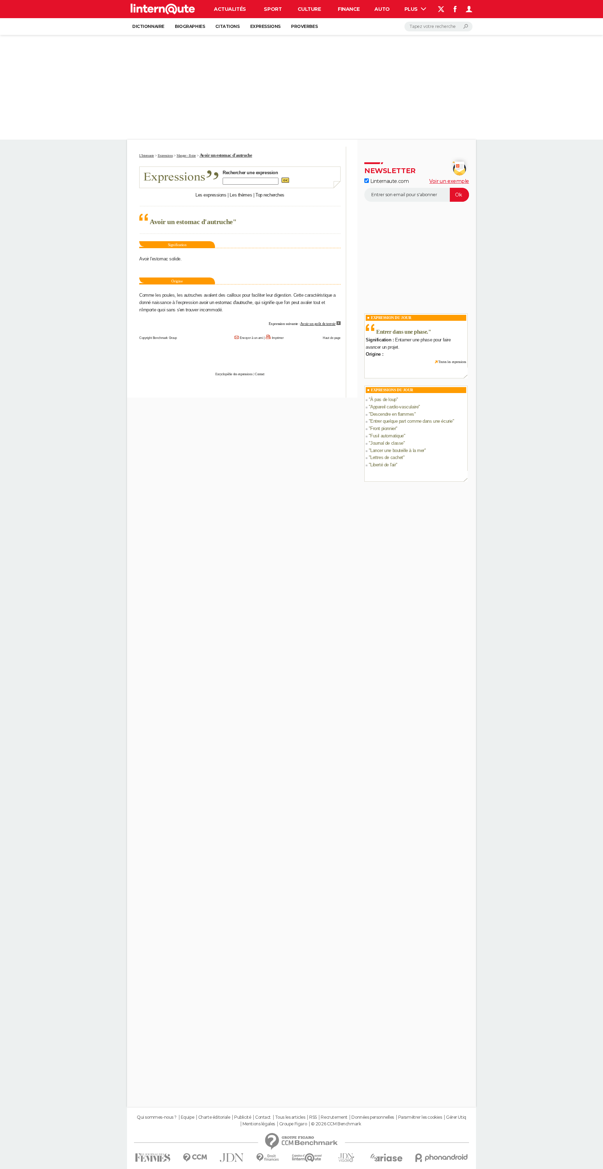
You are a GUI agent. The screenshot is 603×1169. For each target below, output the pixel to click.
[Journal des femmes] (152, 1157)
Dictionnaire (148, 26)
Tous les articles (290, 1117)
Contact (260, 374)
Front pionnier (383, 428)
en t (183, 309)
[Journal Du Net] (232, 1157)
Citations (227, 26)
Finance (349, 9)
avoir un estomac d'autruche (225, 302)
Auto (381, 9)
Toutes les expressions (452, 362)
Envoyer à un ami (251, 338)
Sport (273, 9)
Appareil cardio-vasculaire (394, 406)
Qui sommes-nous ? (157, 1117)
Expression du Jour (391, 318)
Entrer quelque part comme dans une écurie (411, 421)
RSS (313, 1117)
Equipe (187, 1117)
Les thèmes (241, 195)
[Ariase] (387, 1157)
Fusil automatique (387, 435)
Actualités (230, 9)
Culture (309, 9)
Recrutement (334, 1117)
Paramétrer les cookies (420, 1117)
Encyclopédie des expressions (233, 374)
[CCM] (195, 1157)
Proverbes (304, 26)
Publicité (242, 1117)
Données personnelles (372, 1117)
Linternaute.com (389, 181)
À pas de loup (383, 399)
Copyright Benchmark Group (158, 338)
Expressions (265, 26)
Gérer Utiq (456, 1117)
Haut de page (332, 338)
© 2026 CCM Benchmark (336, 1124)
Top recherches (269, 195)
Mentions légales (259, 1124)
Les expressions (210, 195)
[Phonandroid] (441, 1157)
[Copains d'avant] (307, 1157)
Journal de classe (386, 443)
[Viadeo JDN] (346, 1157)
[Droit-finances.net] (267, 1157)
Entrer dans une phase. (402, 332)
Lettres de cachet (386, 457)
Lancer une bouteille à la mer (397, 450)
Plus (411, 9)
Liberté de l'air (383, 464)
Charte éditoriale (214, 1117)
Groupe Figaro (293, 1124)
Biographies (190, 26)
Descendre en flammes (392, 414)
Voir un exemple (449, 181)
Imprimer (278, 338)
